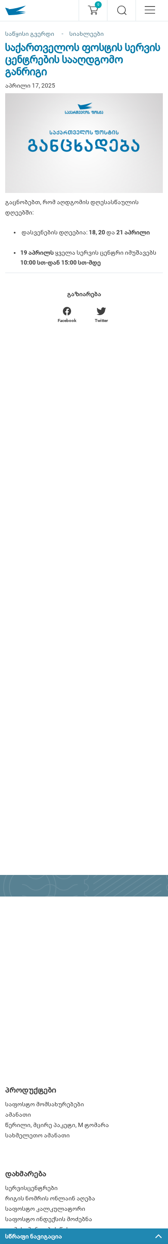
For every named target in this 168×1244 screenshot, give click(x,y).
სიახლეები (86, 33)
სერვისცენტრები (31, 1187)
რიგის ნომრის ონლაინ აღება (50, 1198)
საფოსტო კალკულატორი (45, 1208)
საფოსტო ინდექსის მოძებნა (48, 1219)
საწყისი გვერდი (29, 33)
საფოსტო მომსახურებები (44, 1104)
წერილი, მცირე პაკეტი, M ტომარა (57, 1124)
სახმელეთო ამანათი (37, 1135)
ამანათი (18, 1114)
